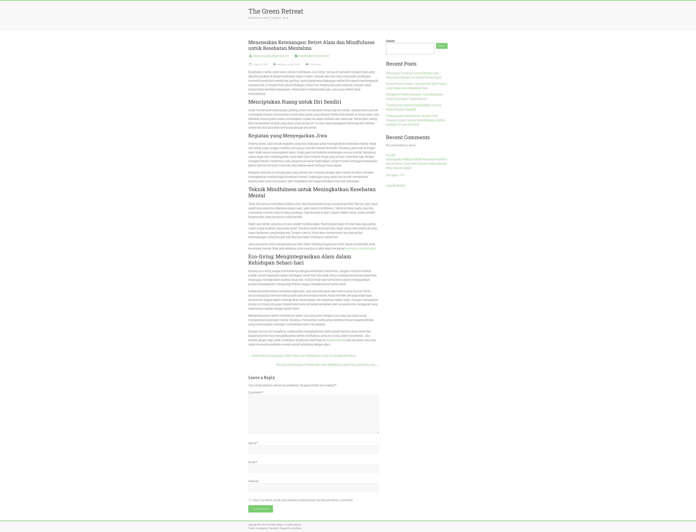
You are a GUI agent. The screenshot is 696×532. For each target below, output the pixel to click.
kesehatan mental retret (314, 56)
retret (297, 64)
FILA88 (390, 155)
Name (253, 443)
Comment (255, 392)
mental (290, 64)
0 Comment (315, 64)
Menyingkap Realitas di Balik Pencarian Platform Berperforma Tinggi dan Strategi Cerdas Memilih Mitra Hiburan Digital (416, 164)
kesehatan (281, 64)
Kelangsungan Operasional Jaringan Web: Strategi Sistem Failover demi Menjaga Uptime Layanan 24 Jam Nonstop (415, 120)
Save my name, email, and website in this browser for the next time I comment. (303, 500)
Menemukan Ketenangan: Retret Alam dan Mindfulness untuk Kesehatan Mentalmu (302, 355)
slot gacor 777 (395, 175)
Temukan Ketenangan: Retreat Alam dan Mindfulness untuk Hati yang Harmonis (327, 364)
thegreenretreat (336, 340)
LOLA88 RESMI (395, 185)
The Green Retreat (275, 11)
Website (253, 481)
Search (390, 41)
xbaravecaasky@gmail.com (271, 56)
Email (252, 462)
